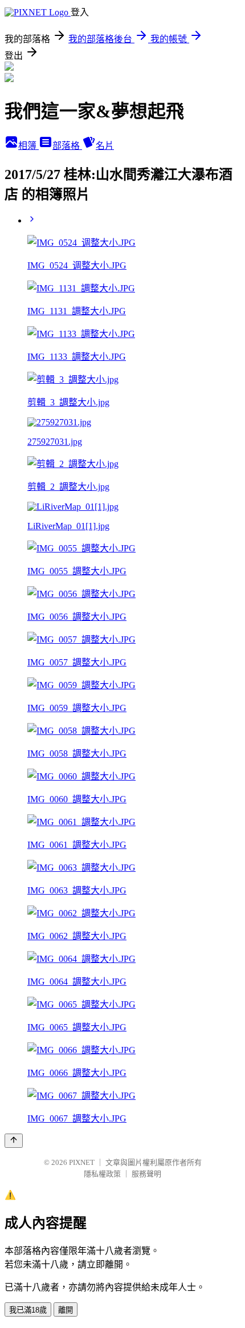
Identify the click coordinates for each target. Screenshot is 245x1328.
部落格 (67, 146)
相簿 (28, 146)
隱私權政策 (102, 1173)
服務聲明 (146, 1173)
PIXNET (82, 1162)
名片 (105, 146)
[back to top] (14, 1141)
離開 (65, 1310)
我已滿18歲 (28, 1310)
